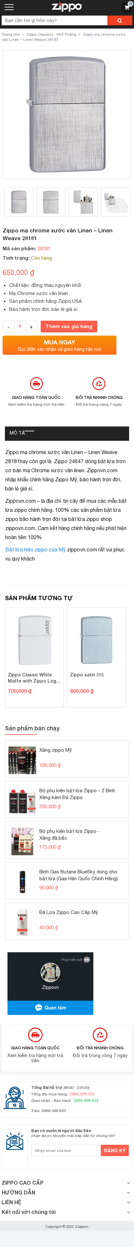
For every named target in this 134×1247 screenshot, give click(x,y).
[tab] (17, 433)
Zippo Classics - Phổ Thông (51, 34)
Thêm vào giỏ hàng (69, 326)
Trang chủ (11, 34)
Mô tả (17, 433)
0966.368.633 (53, 1110)
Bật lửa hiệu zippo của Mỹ (35, 549)
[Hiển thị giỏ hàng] (126, 11)
